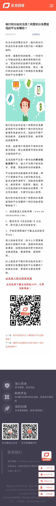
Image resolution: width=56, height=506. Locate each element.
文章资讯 (36, 34)
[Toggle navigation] (51, 5)
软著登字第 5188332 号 (27, 490)
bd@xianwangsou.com (36, 501)
